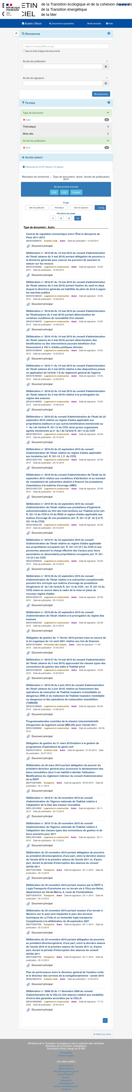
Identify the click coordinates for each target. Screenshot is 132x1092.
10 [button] (53, 218)
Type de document (33, 112)
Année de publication (34, 140)
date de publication (37, 207)
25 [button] (61, 218)
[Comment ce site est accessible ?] (120, 4)
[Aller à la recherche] (125, 4)
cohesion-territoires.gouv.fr (66, 1086)
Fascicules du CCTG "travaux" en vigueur (44, 166)
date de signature (81, 207)
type (100, 207)
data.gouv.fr (66, 1080)
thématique (59, 207)
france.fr (66, 1077)
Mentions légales (66, 1055)
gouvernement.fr (66, 1074)
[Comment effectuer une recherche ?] (108, 33)
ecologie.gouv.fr (66, 1083)
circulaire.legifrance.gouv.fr (66, 1071)
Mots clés (28, 133)
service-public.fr (66, 1065)
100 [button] (77, 218)
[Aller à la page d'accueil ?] (128, 4)
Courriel (76, 192)
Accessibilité (66, 1052)
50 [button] (69, 218)
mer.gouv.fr (66, 1089)
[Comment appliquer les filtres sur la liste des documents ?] (108, 102)
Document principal (42, 245)
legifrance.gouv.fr (66, 1068)
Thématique (29, 126)
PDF (54, 192)
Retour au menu (103, 1034)
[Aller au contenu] (123, 4)
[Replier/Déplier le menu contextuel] (16, 33)
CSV (64, 192)
